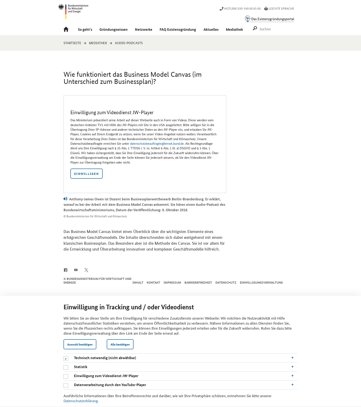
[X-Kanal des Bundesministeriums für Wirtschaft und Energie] (86, 270)
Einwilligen (86, 174)
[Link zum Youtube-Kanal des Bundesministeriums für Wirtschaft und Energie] (76, 270)
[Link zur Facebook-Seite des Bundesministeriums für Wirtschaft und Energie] (65, 270)
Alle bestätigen (120, 344)
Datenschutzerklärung (81, 400)
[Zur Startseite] (67, 29)
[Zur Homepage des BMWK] (73, 13)
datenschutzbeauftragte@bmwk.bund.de (157, 143)
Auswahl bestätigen (80, 344)
